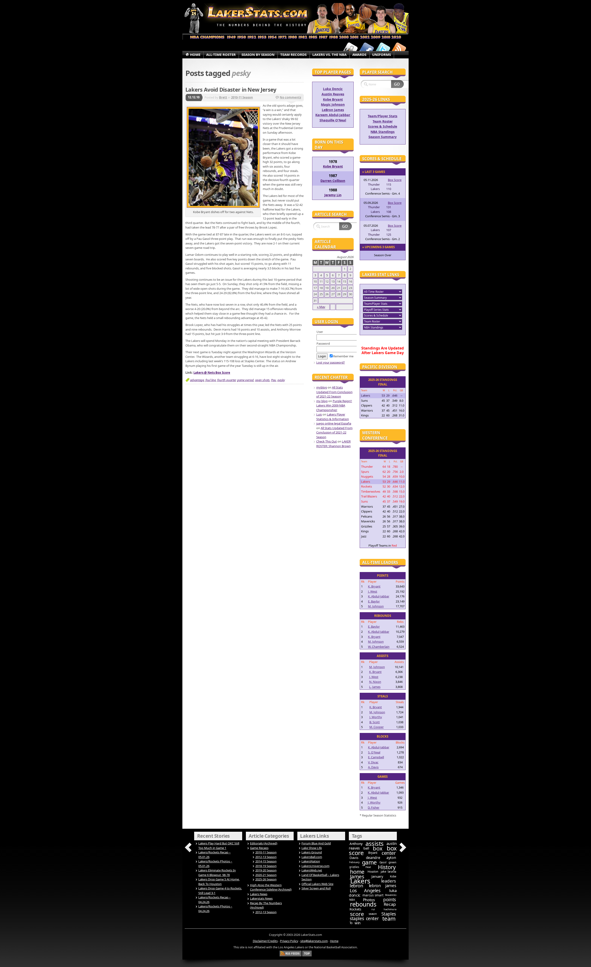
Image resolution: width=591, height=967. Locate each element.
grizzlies (354, 867)
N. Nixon (375, 682)
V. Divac (373, 762)
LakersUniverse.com (315, 866)
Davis (354, 857)
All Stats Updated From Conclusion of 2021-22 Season (334, 391)
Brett (223, 97)
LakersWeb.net (312, 870)
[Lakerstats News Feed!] (399, 49)
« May (321, 307)
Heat (368, 867)
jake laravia (388, 871)
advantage (197, 380)
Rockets (355, 909)
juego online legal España (333, 423)
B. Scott (374, 722)
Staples (388, 914)
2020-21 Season (266, 875)
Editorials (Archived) (263, 843)
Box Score (394, 180)
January (377, 876)
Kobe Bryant (333, 99)
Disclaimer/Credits (265, 941)
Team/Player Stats (382, 116)
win (358, 922)
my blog (322, 401)
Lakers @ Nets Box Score (211, 373)
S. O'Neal (374, 752)
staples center (364, 918)
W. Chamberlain (378, 647)
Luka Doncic (333, 89)
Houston (373, 872)
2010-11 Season (242, 97)
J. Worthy (375, 717)
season (373, 914)
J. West (372, 591)
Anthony (356, 843)
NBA (352, 899)
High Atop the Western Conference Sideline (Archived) (271, 887)
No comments (290, 97)
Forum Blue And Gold (316, 843)
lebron (356, 886)
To (351, 923)
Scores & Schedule (382, 126)
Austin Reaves (333, 94)
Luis (319, 414)
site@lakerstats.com (314, 941)
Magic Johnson (333, 104)
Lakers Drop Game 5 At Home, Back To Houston (219, 881)
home (357, 871)
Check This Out (326, 441)
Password (323, 343)
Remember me (343, 356)
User (320, 332)
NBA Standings (383, 132)
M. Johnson (376, 606)
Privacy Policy (289, 941)
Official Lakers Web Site (317, 884)
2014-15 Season (266, 861)
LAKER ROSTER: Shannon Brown (333, 443)
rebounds (363, 904)
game (369, 862)
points (389, 900)
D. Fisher (373, 807)
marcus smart (372, 895)
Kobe (393, 876)
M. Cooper (376, 727)
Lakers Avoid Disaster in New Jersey (230, 89)
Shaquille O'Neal (333, 120)
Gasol (383, 862)
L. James (374, 687)
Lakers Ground (312, 852)
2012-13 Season (266, 857)
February (354, 862)
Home (334, 941)
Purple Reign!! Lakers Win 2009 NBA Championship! (334, 405)
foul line (210, 380)
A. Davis (373, 767)
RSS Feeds (292, 953)
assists (374, 843)
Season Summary (382, 137)
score (357, 914)
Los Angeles (365, 890)
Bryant (372, 853)
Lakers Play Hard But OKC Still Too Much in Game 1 (218, 845)
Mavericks (390, 895)
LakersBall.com (312, 857)
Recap (390, 904)
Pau (273, 380)
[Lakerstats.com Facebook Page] (366, 49)
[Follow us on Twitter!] (382, 49)
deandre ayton (381, 857)
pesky (281, 380)
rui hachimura (383, 909)
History (387, 867)
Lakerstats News (261, 898)
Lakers (360, 881)
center (389, 853)
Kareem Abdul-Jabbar (332, 115)
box (378, 848)
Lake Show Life (312, 848)
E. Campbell (376, 757)
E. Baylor (374, 601)
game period (245, 380)
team (389, 918)
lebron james (382, 885)
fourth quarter (226, 380)
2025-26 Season (266, 879)
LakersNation (311, 861)
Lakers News (258, 894)
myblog (321, 387)
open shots (262, 380)
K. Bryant (374, 586)
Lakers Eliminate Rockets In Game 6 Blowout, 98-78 (217, 872)
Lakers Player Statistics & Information (332, 416)
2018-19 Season (266, 866)
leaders (388, 881)
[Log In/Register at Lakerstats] (350, 49)
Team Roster (383, 121)
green (392, 862)
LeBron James (333, 110)
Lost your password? (330, 362)
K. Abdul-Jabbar (378, 596)
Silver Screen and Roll (316, 888)
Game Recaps (259, 848)
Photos (369, 899)
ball (366, 848)
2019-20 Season (266, 870)
